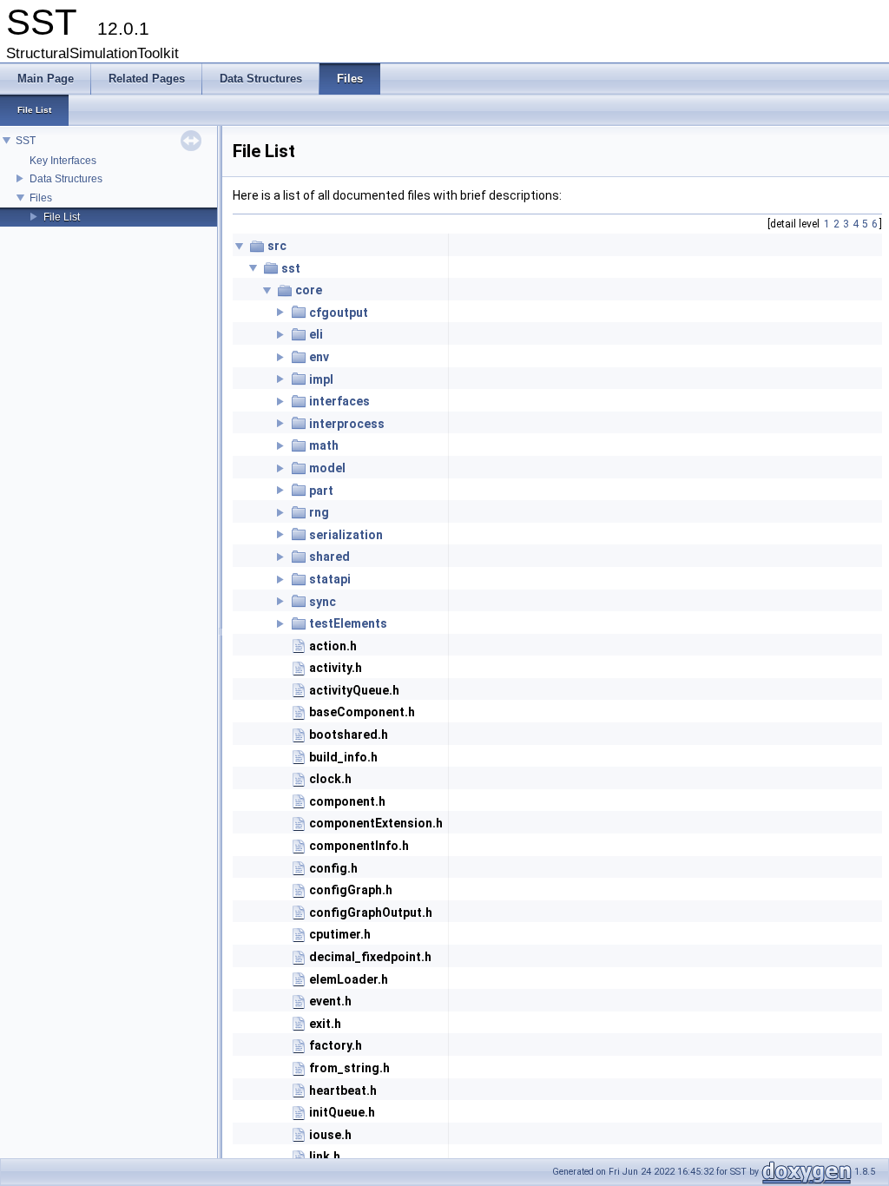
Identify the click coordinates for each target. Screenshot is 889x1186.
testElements (348, 623)
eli (316, 334)
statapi (330, 579)
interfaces (339, 401)
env (319, 357)
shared (329, 556)
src (276, 246)
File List (61, 217)
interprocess (347, 424)
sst (290, 268)
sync (322, 602)
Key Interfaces (63, 161)
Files (41, 198)
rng (319, 512)
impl (321, 379)
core (308, 290)
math (324, 445)
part (321, 490)
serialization (346, 535)
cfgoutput (338, 313)
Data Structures (66, 179)
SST (26, 141)
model (327, 468)
